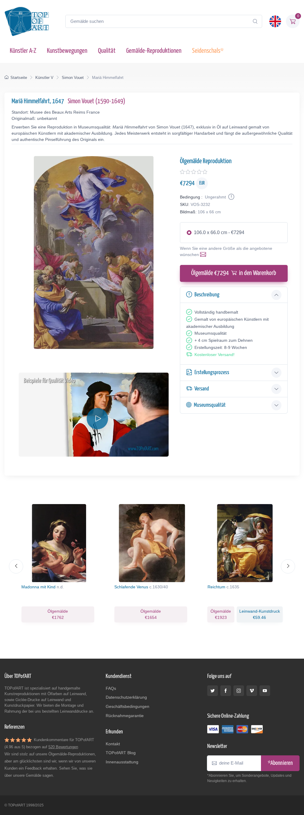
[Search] (255, 21)
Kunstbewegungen (67, 50)
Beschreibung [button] (206, 295)
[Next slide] (288, 566)
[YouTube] (264, 690)
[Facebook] (225, 690)
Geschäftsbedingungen (127, 706)
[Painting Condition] (230, 197)
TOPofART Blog (121, 752)
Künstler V (44, 77)
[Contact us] (204, 254)
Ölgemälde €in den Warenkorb (233, 273)
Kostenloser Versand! (214, 354)
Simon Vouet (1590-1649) (96, 101)
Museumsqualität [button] (210, 405)
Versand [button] (201, 389)
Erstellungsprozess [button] (211, 372)
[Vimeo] (251, 690)
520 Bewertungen (63, 747)
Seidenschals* (208, 50)
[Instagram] (238, 690)
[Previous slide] (16, 566)
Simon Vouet (73, 77)
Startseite (18, 77)
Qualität (106, 50)
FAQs (111, 688)
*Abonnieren (280, 763)
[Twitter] (212, 690)
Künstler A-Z (23, 50)
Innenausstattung (122, 762)
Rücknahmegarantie (125, 715)
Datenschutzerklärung (126, 697)
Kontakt (113, 743)
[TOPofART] (26, 21)
